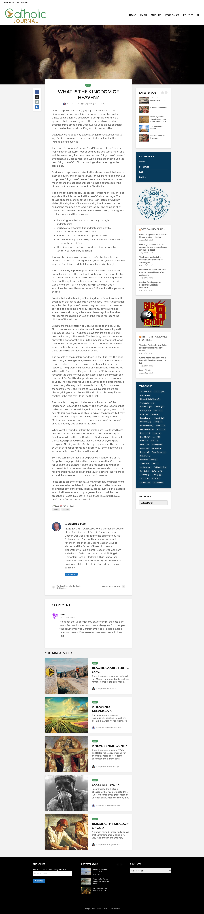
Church (159, 407)
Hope (156, 433)
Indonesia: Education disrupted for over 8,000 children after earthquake (152, 272)
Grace (161, 429)
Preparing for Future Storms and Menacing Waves (158, 140)
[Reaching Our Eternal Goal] (66, 675)
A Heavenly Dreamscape (102, 709)
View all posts (71, 574)
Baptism (145, 395)
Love (144, 444)
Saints (144, 463)
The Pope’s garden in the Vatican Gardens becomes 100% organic (151, 260)
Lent (144, 441)
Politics (188, 15)
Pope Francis (158, 452)
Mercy (144, 448)
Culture (156, 15)
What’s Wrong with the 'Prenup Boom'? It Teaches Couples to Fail (152, 360)
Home (132, 15)
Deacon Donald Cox (73, 104)
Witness (158, 482)
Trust (144, 479)
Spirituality (160, 467)
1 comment (109, 104)
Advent (159, 392)
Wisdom (145, 482)
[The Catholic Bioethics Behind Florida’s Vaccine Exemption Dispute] (144, 100)
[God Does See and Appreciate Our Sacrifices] (144, 131)
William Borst (99, 728)
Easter (155, 414)
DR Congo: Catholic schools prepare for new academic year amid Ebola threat (153, 247)
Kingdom (65, 509)
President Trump (148, 460)
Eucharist (145, 422)
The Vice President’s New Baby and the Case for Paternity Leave (153, 348)
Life (154, 441)
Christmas (146, 407)
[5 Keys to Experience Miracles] (144, 121)
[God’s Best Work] (66, 792)
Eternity (159, 418)
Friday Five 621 (145, 370)
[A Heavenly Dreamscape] (66, 714)
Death (158, 410)
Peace (144, 452)
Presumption (155, 110)
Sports (144, 471)
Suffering (157, 471)
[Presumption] (144, 112)
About (6, 2)
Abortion (145, 392)
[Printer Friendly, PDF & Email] (63, 506)
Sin (155, 463)
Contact (17, 2)
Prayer (145, 456)
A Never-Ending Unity (110, 746)
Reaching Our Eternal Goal (110, 670)
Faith (143, 15)
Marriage (157, 444)
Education (145, 418)
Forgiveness (147, 429)
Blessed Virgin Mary (149, 399)
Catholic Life (147, 403)
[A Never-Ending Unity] (66, 753)
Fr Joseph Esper (100, 689)
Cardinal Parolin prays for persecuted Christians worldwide (150, 285)
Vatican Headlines (153, 229)
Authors (11, 2)
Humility (145, 437)
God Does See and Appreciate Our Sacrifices (157, 130)
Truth (155, 479)
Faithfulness (146, 426)
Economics (172, 15)
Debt (144, 414)
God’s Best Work (106, 785)
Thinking (145, 475)
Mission (156, 448)
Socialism (145, 467)
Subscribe (39, 881)
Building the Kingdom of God (110, 826)
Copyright (24, 2)
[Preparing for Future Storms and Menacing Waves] (144, 140)
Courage (145, 410)
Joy (156, 437)
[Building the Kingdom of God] (66, 831)
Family (160, 426)
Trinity (157, 475)
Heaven (56, 509)
